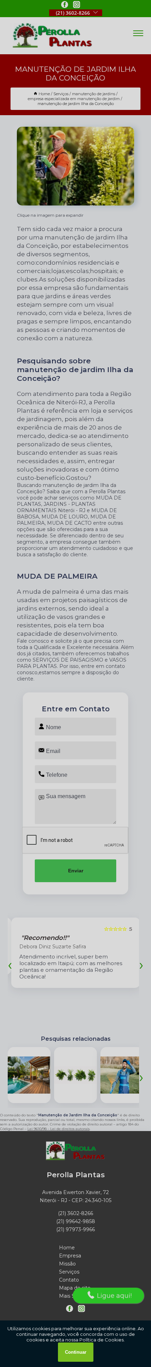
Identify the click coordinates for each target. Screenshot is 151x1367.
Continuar (75, 1352)
